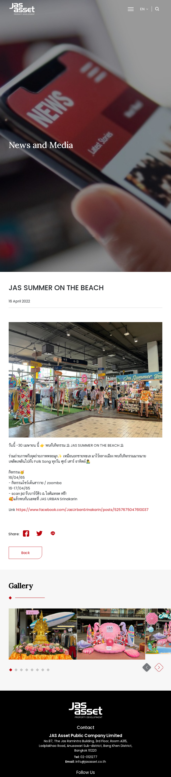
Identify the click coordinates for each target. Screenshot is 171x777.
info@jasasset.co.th (90, 761)
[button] (10, 669)
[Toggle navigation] (130, 8)
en (142, 9)
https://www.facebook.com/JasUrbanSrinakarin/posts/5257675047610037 (82, 509)
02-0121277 (88, 757)
